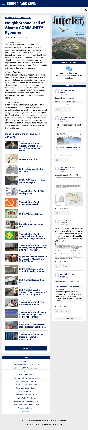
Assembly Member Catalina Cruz (26, 401)
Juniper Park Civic (21, 3)
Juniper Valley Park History (26, 398)
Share (69, 105)
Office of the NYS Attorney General (26, 365)
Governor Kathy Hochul (26, 408)
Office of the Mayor (26, 391)
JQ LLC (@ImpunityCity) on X (68, 147)
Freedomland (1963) (26, 361)
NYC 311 (26, 371)
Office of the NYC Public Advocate (26, 368)
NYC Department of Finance (26, 381)
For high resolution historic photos (26, 378)
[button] (3, 4)
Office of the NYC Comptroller (26, 395)
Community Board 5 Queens (26, 388)
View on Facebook (60, 105)
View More (26, 348)
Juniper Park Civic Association (67, 91)
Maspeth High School (26, 375)
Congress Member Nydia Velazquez (26, 405)
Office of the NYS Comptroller (26, 385)
